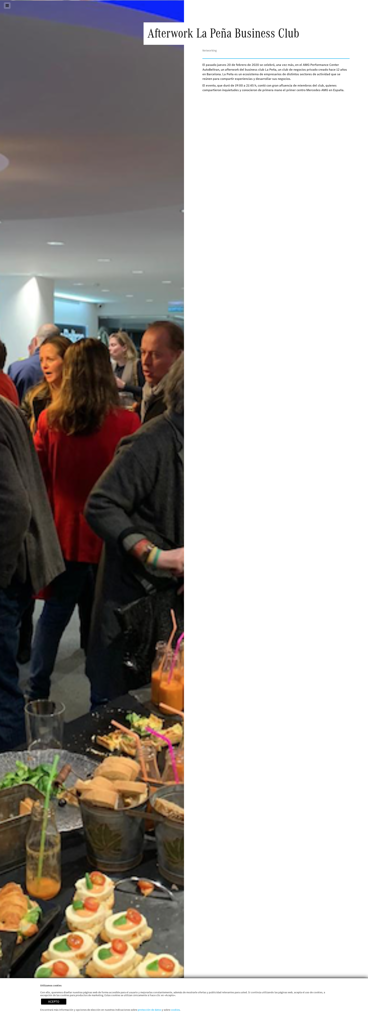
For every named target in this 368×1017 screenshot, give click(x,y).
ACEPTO (53, 1002)
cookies (175, 1010)
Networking (209, 50)
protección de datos (149, 1010)
